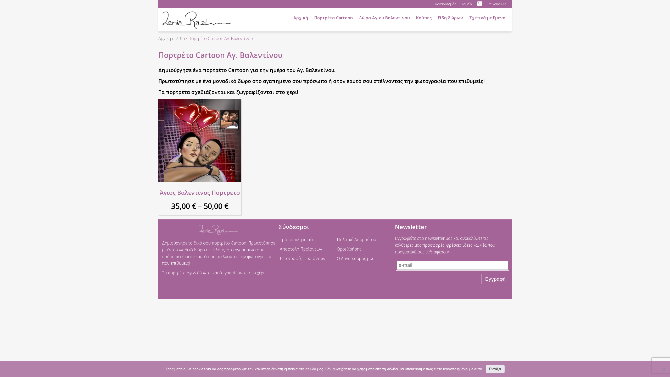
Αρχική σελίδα (171, 38)
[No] (663, 369)
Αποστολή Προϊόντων (301, 249)
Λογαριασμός (445, 4)
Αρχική (300, 18)
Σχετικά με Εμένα (487, 18)
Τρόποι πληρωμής (297, 239)
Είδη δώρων (450, 18)
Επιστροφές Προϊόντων (302, 258)
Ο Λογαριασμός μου (356, 258)
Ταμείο (466, 4)
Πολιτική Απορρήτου (356, 239)
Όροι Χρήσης (349, 249)
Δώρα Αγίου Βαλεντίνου (384, 18)
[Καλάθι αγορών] (479, 4)
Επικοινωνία (497, 4)
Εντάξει (495, 369)
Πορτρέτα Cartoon (333, 18)
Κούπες (424, 18)
